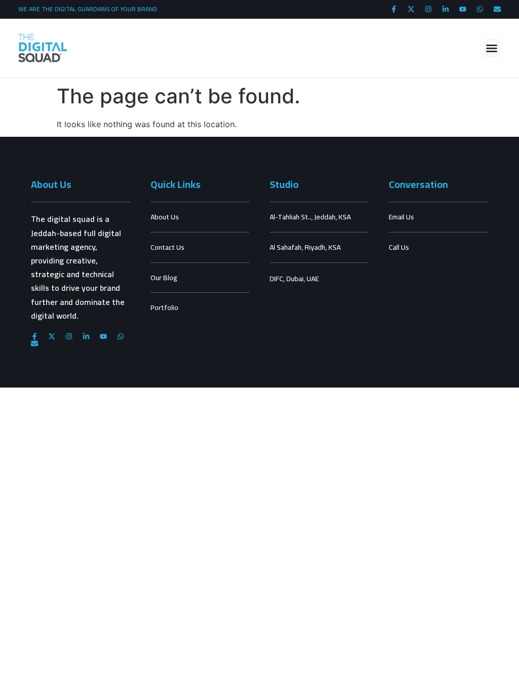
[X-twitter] (411, 9)
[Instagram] (428, 9)
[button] (492, 48)
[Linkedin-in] (445, 9)
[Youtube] (462, 9)
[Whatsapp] (480, 9)
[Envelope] (497, 9)
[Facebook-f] (393, 9)
